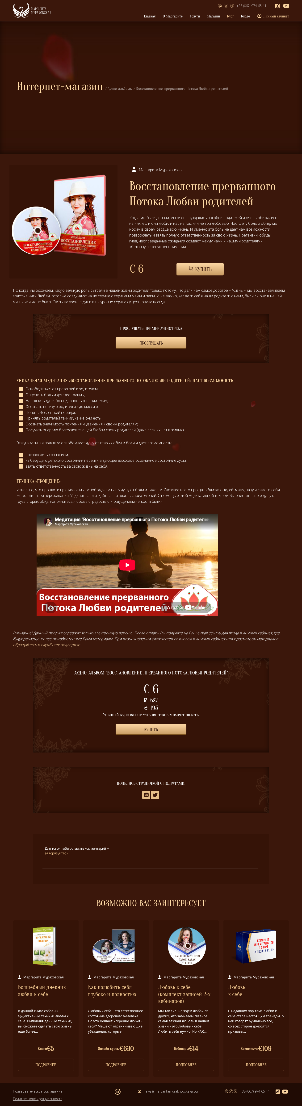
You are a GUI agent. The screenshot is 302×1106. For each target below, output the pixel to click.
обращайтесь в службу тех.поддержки (46, 644)
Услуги (195, 16)
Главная (150, 16)
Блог (230, 16)
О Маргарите (173, 16)
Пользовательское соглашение (37, 1091)
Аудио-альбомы (120, 88)
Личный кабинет (276, 16)
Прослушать (151, 343)
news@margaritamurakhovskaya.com (172, 1091)
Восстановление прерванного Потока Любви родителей (182, 88)
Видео (245, 16)
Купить (203, 269)
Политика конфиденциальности (37, 1099)
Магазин (213, 16)
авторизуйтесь (56, 853)
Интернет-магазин (60, 86)
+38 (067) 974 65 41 (251, 6)
